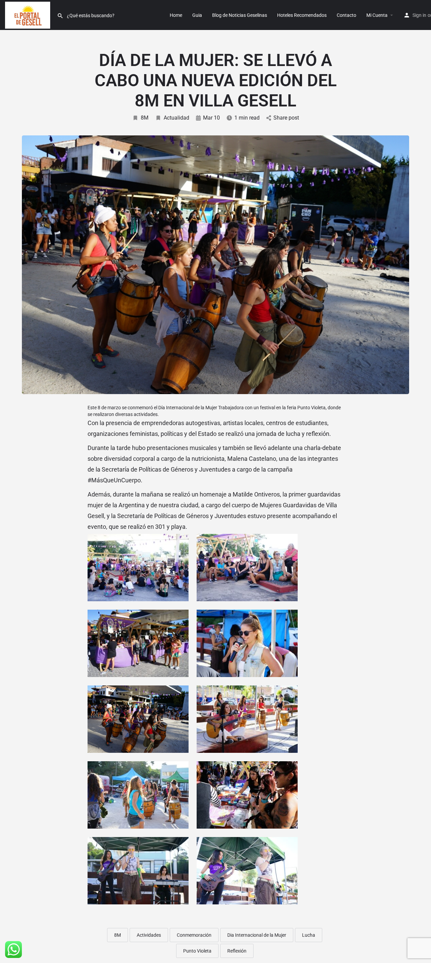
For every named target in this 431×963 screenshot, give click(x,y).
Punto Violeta (197, 951)
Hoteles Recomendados (302, 15)
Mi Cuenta (377, 15)
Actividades (149, 935)
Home (176, 15)
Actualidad (176, 118)
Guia (197, 15)
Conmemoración (194, 935)
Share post (286, 118)
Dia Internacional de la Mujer (256, 935)
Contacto (346, 15)
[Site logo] (28, 14)
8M (144, 118)
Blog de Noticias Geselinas (239, 15)
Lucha (308, 935)
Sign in (419, 15)
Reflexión (236, 951)
